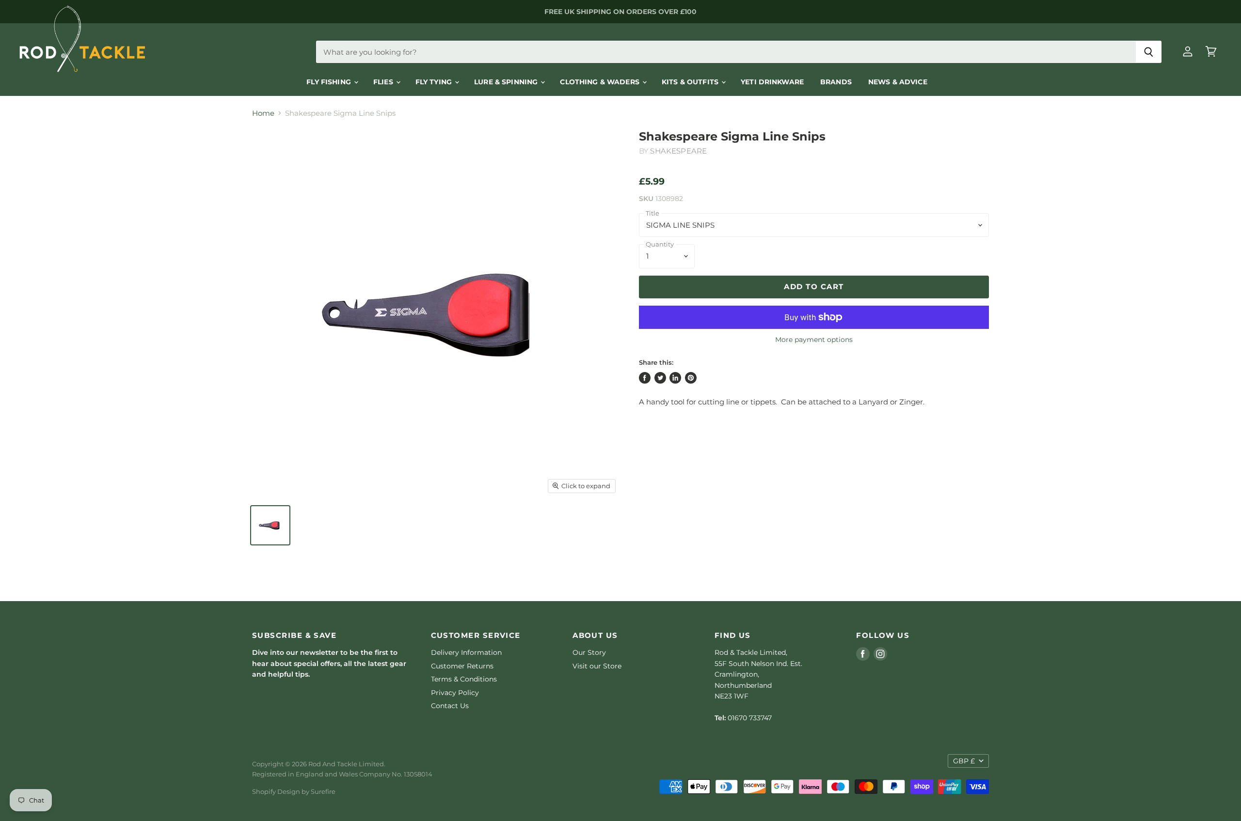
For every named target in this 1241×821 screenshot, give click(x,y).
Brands (836, 81)
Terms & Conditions (464, 679)
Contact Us (450, 705)
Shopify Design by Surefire (293, 791)
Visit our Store (597, 666)
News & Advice (897, 81)
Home (263, 113)
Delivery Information (466, 652)
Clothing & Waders (600, 81)
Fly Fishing (329, 81)
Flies (384, 81)
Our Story (589, 652)
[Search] (1148, 52)
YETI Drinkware (772, 81)
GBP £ (964, 761)
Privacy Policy (455, 692)
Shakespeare (678, 150)
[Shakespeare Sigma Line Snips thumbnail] (270, 525)
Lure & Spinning (507, 81)
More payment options (814, 339)
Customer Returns (462, 666)
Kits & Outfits (691, 81)
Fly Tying (434, 81)
